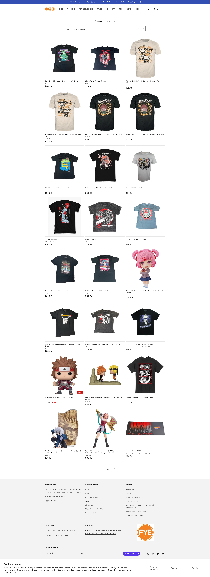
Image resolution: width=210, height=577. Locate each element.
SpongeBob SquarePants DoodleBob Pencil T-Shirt (63, 345)
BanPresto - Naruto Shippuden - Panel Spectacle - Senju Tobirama (64, 452)
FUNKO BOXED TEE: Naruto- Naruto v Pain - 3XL (144, 82)
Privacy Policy (11, 572)
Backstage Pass (92, 497)
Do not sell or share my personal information (140, 506)
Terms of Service (133, 497)
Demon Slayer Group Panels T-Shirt (140, 397)
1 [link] (90, 469)
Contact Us (90, 493)
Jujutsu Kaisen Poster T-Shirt (56, 291)
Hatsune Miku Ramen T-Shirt (96, 291)
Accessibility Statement (136, 512)
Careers (129, 493)
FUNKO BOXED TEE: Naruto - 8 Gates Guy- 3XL (145, 134)
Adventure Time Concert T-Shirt (58, 188)
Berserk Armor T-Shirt (94, 239)
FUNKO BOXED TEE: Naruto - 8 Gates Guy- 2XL (104, 134)
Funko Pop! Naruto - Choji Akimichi (59, 397)
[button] (62, 9)
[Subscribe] (81, 553)
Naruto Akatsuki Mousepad (137, 451)
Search (88, 501)
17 (114, 469)
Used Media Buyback (135, 515)
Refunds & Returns (93, 513)
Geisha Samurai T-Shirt (54, 239)
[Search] (143, 28)
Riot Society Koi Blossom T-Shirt (98, 188)
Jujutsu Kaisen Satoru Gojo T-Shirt (140, 344)
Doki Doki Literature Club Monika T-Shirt (61, 81)
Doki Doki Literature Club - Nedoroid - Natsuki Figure (145, 291)
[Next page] (119, 469)
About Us (130, 490)
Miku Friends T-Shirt (134, 188)
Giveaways (89, 525)
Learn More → (51, 501)
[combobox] (105, 28)
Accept (174, 568)
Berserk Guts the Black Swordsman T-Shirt (102, 344)
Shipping (89, 505)
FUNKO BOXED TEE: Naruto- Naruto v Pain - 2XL (63, 135)
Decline (195, 568)
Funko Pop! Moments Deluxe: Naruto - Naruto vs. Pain (103, 398)
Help (87, 490)
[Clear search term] (138, 28)
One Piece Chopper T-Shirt (136, 239)
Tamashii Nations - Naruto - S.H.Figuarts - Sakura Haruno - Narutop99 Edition (102, 452)
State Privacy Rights (94, 509)
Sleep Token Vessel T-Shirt (96, 81)
